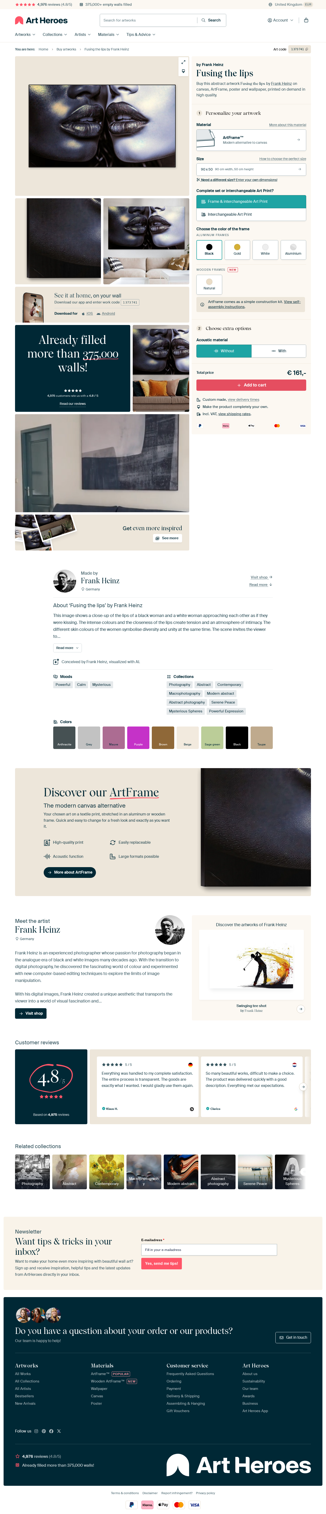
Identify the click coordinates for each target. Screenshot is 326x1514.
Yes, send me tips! (161, 1263)
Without (227, 350)
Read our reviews (73, 404)
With (282, 350)
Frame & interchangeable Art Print (238, 201)
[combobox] (148, 20)
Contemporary (229, 684)
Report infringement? (176, 1493)
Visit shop (259, 577)
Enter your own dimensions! (239, 180)
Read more (258, 584)
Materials (106, 34)
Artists (80, 34)
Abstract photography (187, 702)
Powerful (63, 684)
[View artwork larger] (183, 62)
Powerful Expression (226, 711)
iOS (90, 313)
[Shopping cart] (306, 20)
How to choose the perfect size (282, 159)
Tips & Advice (138, 34)
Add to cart (255, 385)
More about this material (287, 125)
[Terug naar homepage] (41, 20)
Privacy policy (205, 1493)
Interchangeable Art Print (230, 214)
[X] (59, 1431)
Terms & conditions (125, 1493)
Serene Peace (223, 702)
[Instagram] (36, 1431)
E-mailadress (152, 1240)
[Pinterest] (44, 1431)
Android (108, 313)
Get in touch (296, 1337)
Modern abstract (220, 693)
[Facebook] (51, 1431)
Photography (179, 684)
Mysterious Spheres (185, 711)
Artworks (23, 34)
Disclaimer (150, 1493)
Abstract (204, 684)
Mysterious (101, 684)
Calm (81, 684)
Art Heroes (255, 1365)
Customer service (187, 1365)
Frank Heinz (212, 64)
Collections (52, 34)
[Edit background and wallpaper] (183, 71)
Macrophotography (184, 693)
